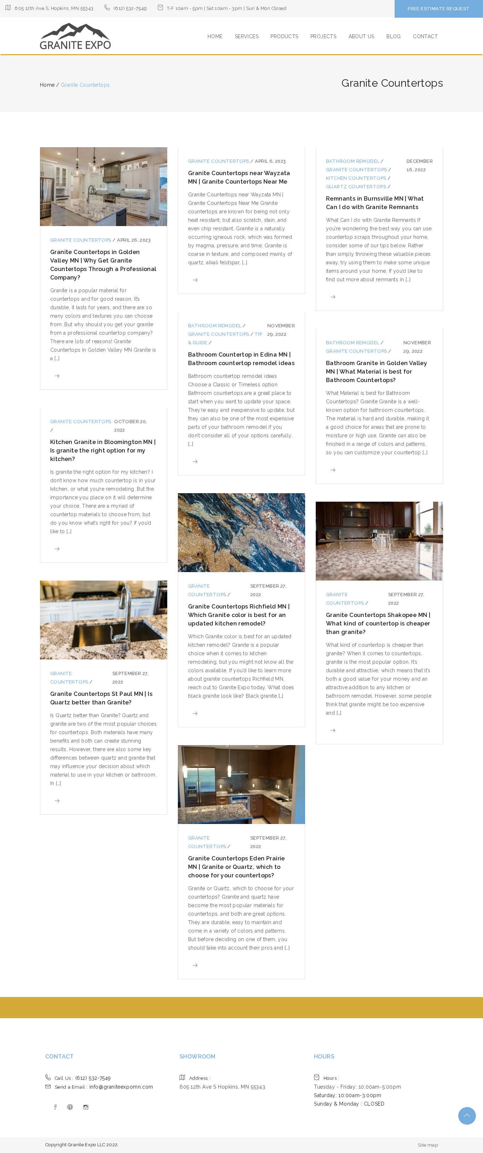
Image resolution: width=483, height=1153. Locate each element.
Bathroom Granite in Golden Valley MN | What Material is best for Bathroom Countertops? (376, 372)
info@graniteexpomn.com (104, 1087)
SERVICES (246, 36)
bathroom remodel (353, 161)
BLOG (393, 36)
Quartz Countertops (357, 186)
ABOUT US (361, 36)
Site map (428, 1145)
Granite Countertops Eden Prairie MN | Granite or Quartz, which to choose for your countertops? (236, 867)
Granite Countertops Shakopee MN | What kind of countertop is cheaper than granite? (378, 623)
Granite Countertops (81, 240)
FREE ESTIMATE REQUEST (439, 8)
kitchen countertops (357, 178)
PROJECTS (323, 36)
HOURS (324, 1056)
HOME (215, 36)
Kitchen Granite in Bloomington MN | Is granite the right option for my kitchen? (103, 450)
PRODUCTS (284, 36)
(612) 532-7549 (83, 1078)
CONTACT (425, 36)
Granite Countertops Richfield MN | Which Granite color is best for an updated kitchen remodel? (239, 615)
